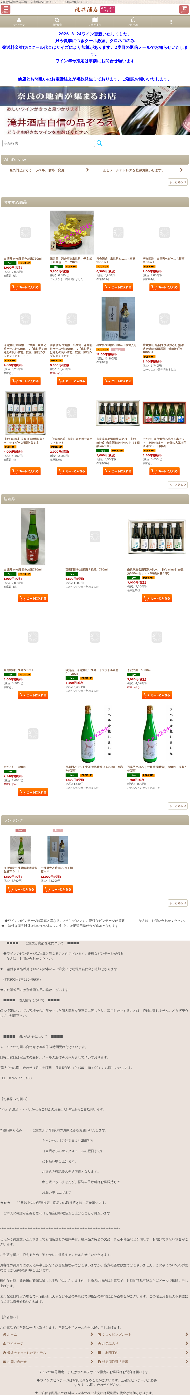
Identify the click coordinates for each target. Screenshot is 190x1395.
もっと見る (176, 182)
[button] (5, 9)
